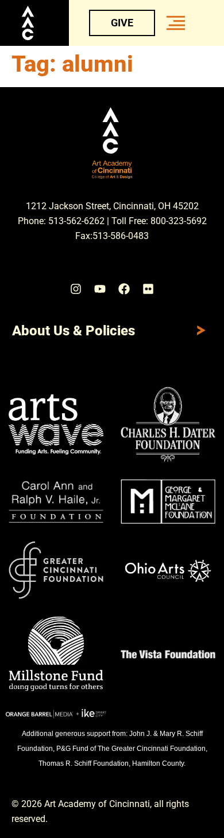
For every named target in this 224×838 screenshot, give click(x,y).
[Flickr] (148, 289)
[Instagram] (76, 289)
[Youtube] (100, 289)
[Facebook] (124, 289)
